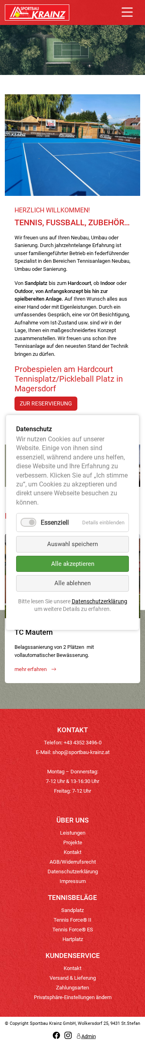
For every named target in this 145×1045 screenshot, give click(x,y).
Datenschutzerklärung (73, 871)
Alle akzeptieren (72, 563)
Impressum (73, 881)
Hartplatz (72, 939)
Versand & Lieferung (73, 978)
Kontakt (72, 852)
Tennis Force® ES (72, 930)
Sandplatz (72, 910)
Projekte (72, 842)
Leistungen (72, 833)
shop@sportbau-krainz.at (81, 752)
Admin (88, 1036)
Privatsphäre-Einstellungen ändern (73, 997)
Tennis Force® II (72, 920)
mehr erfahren (31, 669)
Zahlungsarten (72, 988)
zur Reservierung (46, 403)
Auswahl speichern (72, 544)
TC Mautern (33, 632)
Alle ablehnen (72, 583)
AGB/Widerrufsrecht (73, 862)
